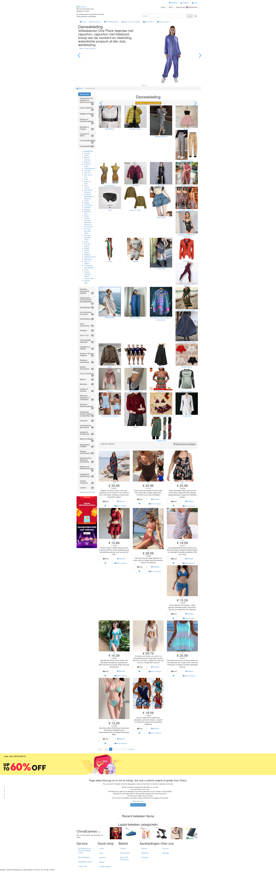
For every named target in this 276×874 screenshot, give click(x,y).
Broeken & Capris (87, 165)
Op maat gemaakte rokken (87, 237)
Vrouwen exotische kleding (87, 274)
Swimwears (88, 259)
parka (86, 242)
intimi (86, 179)
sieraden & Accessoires (84, 433)
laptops (101, 862)
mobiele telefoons (105, 866)
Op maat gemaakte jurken (87, 231)
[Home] (81, 6)
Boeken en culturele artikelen (86, 120)
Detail (106, 501)
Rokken (86, 248)
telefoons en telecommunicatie (86, 467)
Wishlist (173, 3)
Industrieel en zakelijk (85, 348)
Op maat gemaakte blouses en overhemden (88, 223)
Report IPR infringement (124, 858)
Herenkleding (85, 319)
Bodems (87, 162)
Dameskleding (85, 146)
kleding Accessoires (84, 368)
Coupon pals (82, 866)
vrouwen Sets (88, 278)
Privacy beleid (125, 853)
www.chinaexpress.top (87, 492)
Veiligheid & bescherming (85, 475)
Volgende (131, 749)
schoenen (83, 420)
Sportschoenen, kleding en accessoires (86, 460)
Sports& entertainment (85, 452)
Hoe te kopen (163, 22)
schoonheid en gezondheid (85, 426)
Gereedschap (85, 307)
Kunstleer (87, 207)
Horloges (83, 330)
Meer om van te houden (131, 22)
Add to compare (121, 506)
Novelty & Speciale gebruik (86, 405)
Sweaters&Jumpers (90, 257)
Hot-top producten (112, 22)
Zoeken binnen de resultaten (185, 444)
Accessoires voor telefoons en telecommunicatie (86, 100)
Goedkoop (144, 853)
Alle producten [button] (84, 94)
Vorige (106, 749)
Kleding (86, 203)
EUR (170, 7)
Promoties (149, 22)
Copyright (165, 853)
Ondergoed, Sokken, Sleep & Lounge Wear (86, 414)
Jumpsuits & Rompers (88, 191)
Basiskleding (88, 151)
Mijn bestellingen (84, 857)
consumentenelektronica (89, 140)
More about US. (138, 801)
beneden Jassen (87, 154)
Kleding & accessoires (84, 361)
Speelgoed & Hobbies (85, 445)
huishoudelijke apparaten (85, 341)
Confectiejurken (89, 168)
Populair (144, 848)
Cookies (123, 848)
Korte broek (88, 205)
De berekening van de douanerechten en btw (84, 850)
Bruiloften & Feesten (84, 128)
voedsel (83, 487)
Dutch (163, 7)
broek (101, 853)
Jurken (86, 201)
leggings (87, 209)
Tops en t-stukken (87, 262)
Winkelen (122, 501)
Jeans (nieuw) (86, 187)
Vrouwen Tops (87, 281)
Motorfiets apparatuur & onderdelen (85, 397)
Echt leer (87, 173)
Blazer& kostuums (87, 158)
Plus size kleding (87, 245)
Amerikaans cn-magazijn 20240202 (148, 103)
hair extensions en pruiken (86, 313)
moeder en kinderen (84, 390)
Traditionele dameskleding (89, 266)
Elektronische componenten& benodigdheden (86, 300)
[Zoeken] (196, 16)
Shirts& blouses (86, 251)
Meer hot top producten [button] (88, 48)
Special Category (86, 439)
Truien (86, 270)
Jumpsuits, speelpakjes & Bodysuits (89, 196)
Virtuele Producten (84, 482)
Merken (83, 379)
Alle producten (96, 22)
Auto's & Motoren (86, 108)
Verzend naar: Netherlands (186, 7)
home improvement (85, 324)
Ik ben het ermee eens (138, 805)
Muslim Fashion (87, 217)
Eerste (100, 749)
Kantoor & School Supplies (86, 354)
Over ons (165, 848)
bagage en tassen (87, 113)
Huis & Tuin (84, 335)
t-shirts (101, 848)
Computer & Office (84, 135)
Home (84, 22)
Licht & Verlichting (87, 373)
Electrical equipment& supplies (84, 291)
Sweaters (87, 255)
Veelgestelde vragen (85, 862)
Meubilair (83, 384)
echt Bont (87, 170)
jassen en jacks (87, 182)
